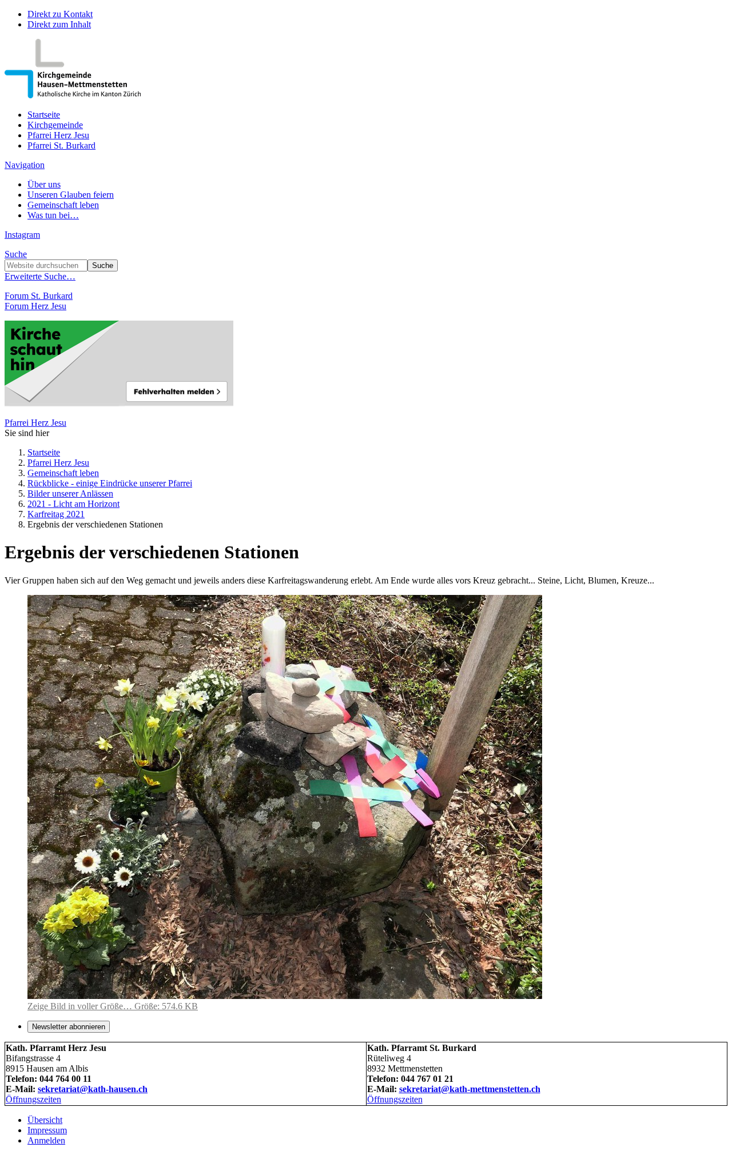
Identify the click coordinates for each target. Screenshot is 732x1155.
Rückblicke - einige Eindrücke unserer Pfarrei (109, 483)
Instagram (22, 234)
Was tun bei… (53, 215)
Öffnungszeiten (33, 1099)
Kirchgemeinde (55, 125)
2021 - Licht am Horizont (73, 504)
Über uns (44, 184)
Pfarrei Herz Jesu (58, 135)
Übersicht (44, 1120)
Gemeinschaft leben (63, 205)
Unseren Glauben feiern (70, 194)
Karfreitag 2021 (56, 514)
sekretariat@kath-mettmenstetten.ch (469, 1089)
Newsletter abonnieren (68, 1026)
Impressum (47, 1130)
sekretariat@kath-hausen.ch (93, 1089)
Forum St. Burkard (39, 296)
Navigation (25, 165)
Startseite (43, 114)
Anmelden (46, 1140)
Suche (16, 254)
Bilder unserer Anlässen (70, 493)
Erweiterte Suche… (40, 276)
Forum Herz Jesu (35, 306)
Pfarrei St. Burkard (61, 145)
